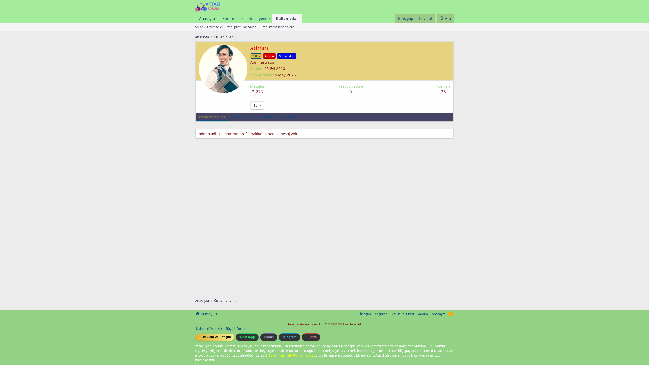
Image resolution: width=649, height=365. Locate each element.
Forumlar (231, 18)
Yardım (423, 314)
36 (443, 92)
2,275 (257, 92)
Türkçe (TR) (208, 314)
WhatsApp (247, 337)
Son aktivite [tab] (241, 116)
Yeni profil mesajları (241, 27)
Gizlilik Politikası (402, 314)
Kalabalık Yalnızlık (209, 328)
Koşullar (380, 314)
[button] (242, 18)
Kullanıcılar (287, 18)
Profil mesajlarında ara (277, 27)
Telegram (289, 337)
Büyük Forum (236, 328)
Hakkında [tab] (289, 116)
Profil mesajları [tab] (212, 116)
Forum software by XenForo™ (324, 324)
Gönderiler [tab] (266, 116)
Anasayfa (207, 18)
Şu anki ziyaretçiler (209, 27)
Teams (269, 337)
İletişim (365, 314)
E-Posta (311, 337)
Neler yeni (257, 18)
